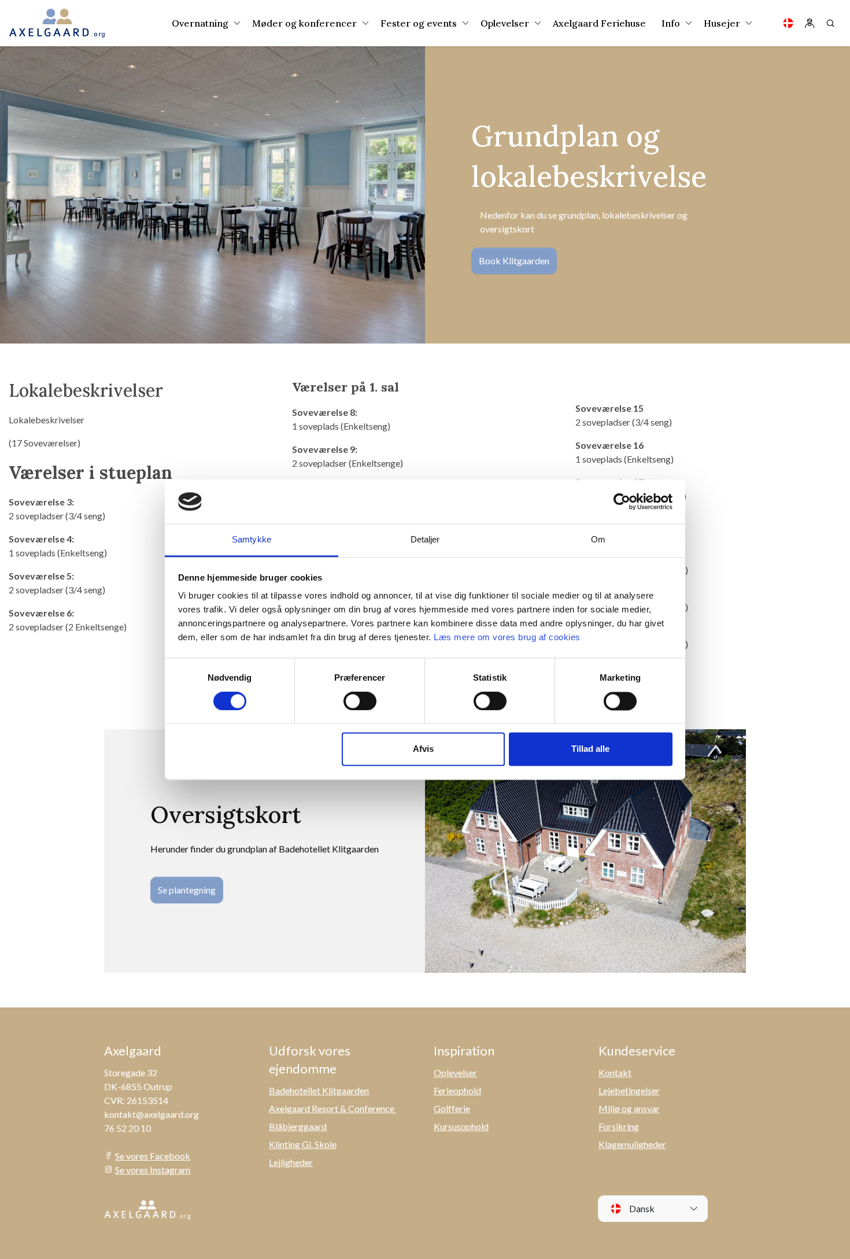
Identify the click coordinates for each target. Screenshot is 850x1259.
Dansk (641, 1208)
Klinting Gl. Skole (303, 1144)
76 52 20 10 (127, 1128)
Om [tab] (598, 540)
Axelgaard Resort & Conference (332, 1108)
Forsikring (618, 1126)
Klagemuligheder (632, 1144)
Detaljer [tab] (425, 540)
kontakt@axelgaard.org (151, 1114)
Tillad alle (590, 749)
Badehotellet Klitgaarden (319, 1090)
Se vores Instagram (152, 1169)
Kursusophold (461, 1126)
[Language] (788, 23)
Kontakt (614, 1072)
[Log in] (809, 23)
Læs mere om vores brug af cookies (507, 638)
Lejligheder (291, 1162)
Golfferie (452, 1108)
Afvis (423, 749)
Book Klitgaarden (514, 260)
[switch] (359, 701)
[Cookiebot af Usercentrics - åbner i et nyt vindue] (621, 501)
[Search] (830, 23)
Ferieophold (457, 1090)
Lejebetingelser (629, 1090)
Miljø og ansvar (629, 1108)
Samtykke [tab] (251, 540)
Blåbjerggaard (298, 1126)
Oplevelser (455, 1072)
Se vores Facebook (152, 1155)
